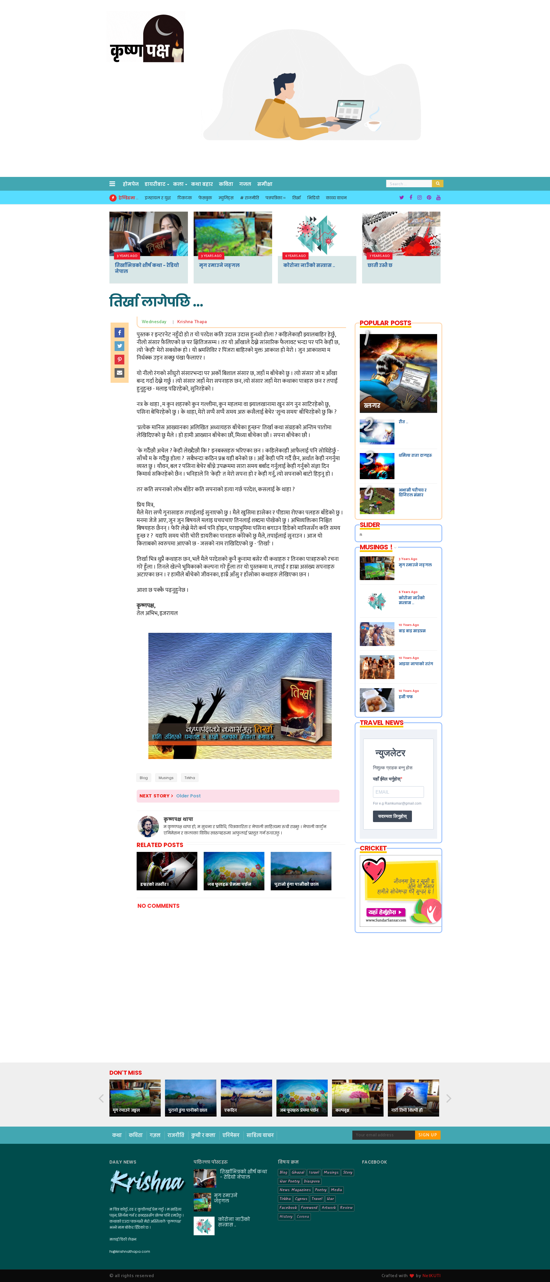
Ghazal (298, 1172)
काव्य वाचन (336, 198)
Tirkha (189, 777)
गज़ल (156, 1135)
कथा (117, 1135)
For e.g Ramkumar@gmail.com (397, 803)
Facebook (288, 1208)
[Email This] (119, 373)
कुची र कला (204, 1135)
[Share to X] (119, 346)
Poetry (321, 1190)
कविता (226, 184)
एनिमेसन (232, 1135)
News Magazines (295, 1190)
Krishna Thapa (192, 322)
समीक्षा (264, 184)
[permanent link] (169, 322)
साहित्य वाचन (260, 1135)
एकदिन (230, 1110)
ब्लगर (372, 406)
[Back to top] (535, 1268)
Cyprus (301, 1199)
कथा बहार (202, 184)
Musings (166, 777)
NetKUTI (432, 1276)
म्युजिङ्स (226, 198)
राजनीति (176, 1135)
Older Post (188, 796)
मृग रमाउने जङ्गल (219, 265)
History (286, 1216)
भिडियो (313, 198)
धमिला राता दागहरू (415, 455)
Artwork (329, 1208)
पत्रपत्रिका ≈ (276, 198)
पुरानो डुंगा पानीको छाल (187, 1110)
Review (346, 1208)
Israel (314, 1172)
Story (347, 1172)
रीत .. (403, 421)
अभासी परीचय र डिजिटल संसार (413, 492)
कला (178, 184)
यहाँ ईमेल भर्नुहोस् (386, 778)
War (330, 1199)
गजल (245, 184)
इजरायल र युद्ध (158, 198)
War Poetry (290, 1181)
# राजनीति (249, 198)
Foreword (309, 1208)
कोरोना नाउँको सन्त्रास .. (309, 265)
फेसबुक (205, 198)
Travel (317, 1199)
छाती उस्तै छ (380, 265)
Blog (144, 777)
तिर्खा (296, 198)
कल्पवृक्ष (342, 1110)
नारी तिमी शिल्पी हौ (407, 1110)
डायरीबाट (155, 184)
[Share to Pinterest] (119, 359)
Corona (303, 1216)
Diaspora (312, 1181)
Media (336, 1190)
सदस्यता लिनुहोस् (392, 816)
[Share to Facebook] (119, 332)
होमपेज (131, 184)
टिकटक (184, 198)
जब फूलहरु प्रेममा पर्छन (299, 1110)
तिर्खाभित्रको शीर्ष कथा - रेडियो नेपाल (147, 268)
